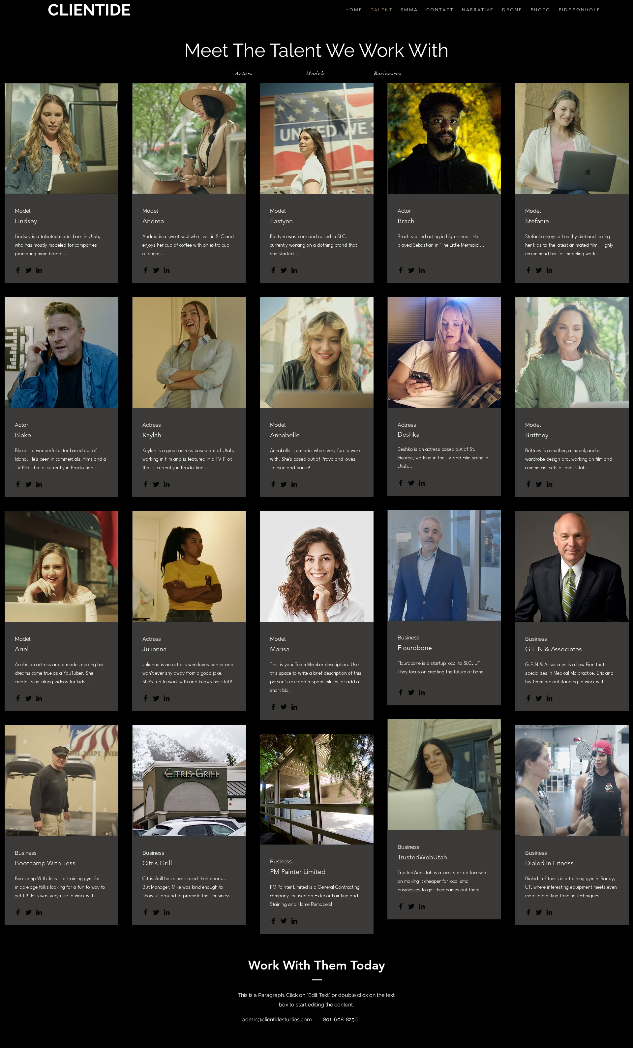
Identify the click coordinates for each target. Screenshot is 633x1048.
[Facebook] (18, 270)
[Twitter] (28, 270)
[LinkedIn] (39, 270)
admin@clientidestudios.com (277, 1019)
